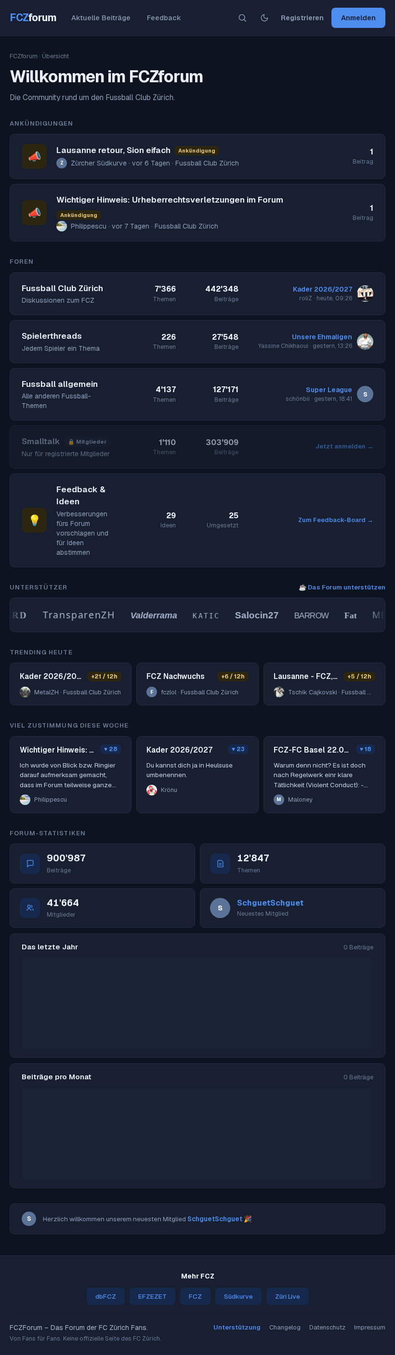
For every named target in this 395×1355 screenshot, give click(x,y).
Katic (199, 616)
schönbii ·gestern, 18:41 (319, 399)
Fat (343, 615)
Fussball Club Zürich (62, 288)
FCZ (33, 17)
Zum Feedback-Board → (335, 520)
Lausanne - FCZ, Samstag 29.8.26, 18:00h (306, 676)
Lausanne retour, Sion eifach (113, 150)
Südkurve (238, 1296)
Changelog (285, 1327)
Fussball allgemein (60, 384)
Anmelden (358, 17)
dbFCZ (105, 1296)
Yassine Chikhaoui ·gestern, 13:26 (305, 346)
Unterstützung (237, 1327)
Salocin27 (250, 615)
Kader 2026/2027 (322, 289)
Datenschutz (327, 1327)
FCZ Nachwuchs (175, 676)
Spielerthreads (52, 336)
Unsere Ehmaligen (322, 336)
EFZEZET (152, 1296)
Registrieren (302, 17)
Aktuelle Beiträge (101, 17)
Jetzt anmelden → (344, 446)
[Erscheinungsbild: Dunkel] (264, 17)
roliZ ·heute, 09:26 (325, 298)
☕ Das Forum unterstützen (342, 587)
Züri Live (287, 1296)
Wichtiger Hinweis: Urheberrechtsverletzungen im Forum (169, 199)
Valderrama (147, 615)
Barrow (304, 615)
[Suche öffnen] (242, 17)
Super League (329, 389)
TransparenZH (72, 614)
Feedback (164, 17)
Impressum (369, 1327)
